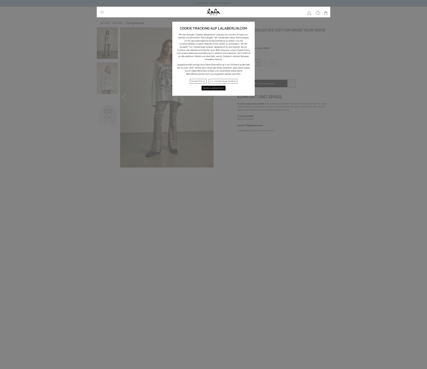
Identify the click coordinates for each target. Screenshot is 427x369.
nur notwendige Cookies (223, 81)
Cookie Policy (198, 81)
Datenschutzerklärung (199, 53)
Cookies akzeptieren (213, 88)
